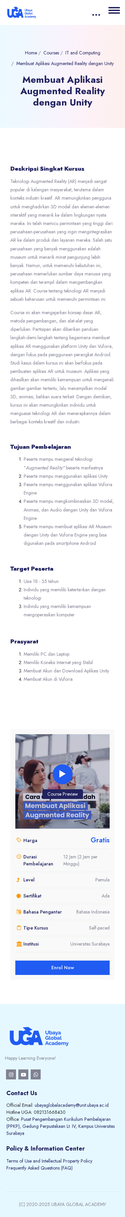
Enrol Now (62, 967)
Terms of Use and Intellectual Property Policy (49, 1161)
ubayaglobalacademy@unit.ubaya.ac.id (72, 1105)
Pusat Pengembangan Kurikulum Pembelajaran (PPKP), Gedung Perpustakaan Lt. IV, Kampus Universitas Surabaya (60, 1126)
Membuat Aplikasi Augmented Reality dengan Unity (65, 63)
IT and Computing (82, 52)
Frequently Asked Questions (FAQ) (39, 1168)
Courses (51, 52)
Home (31, 52)
